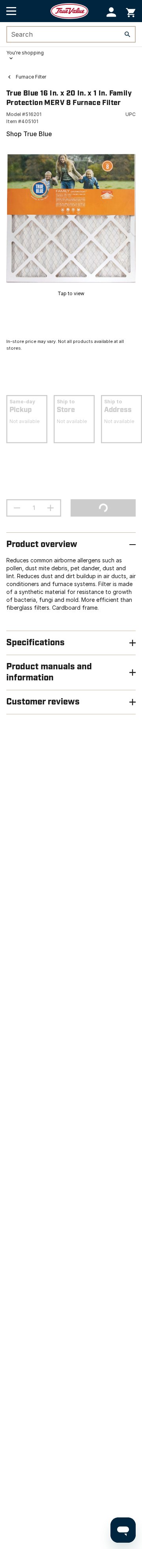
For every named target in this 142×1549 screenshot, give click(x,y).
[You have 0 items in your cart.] (131, 11)
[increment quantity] (50, 508)
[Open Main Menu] (11, 11)
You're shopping (25, 53)
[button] (111, 12)
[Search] (127, 34)
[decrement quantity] (17, 508)
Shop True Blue (29, 134)
